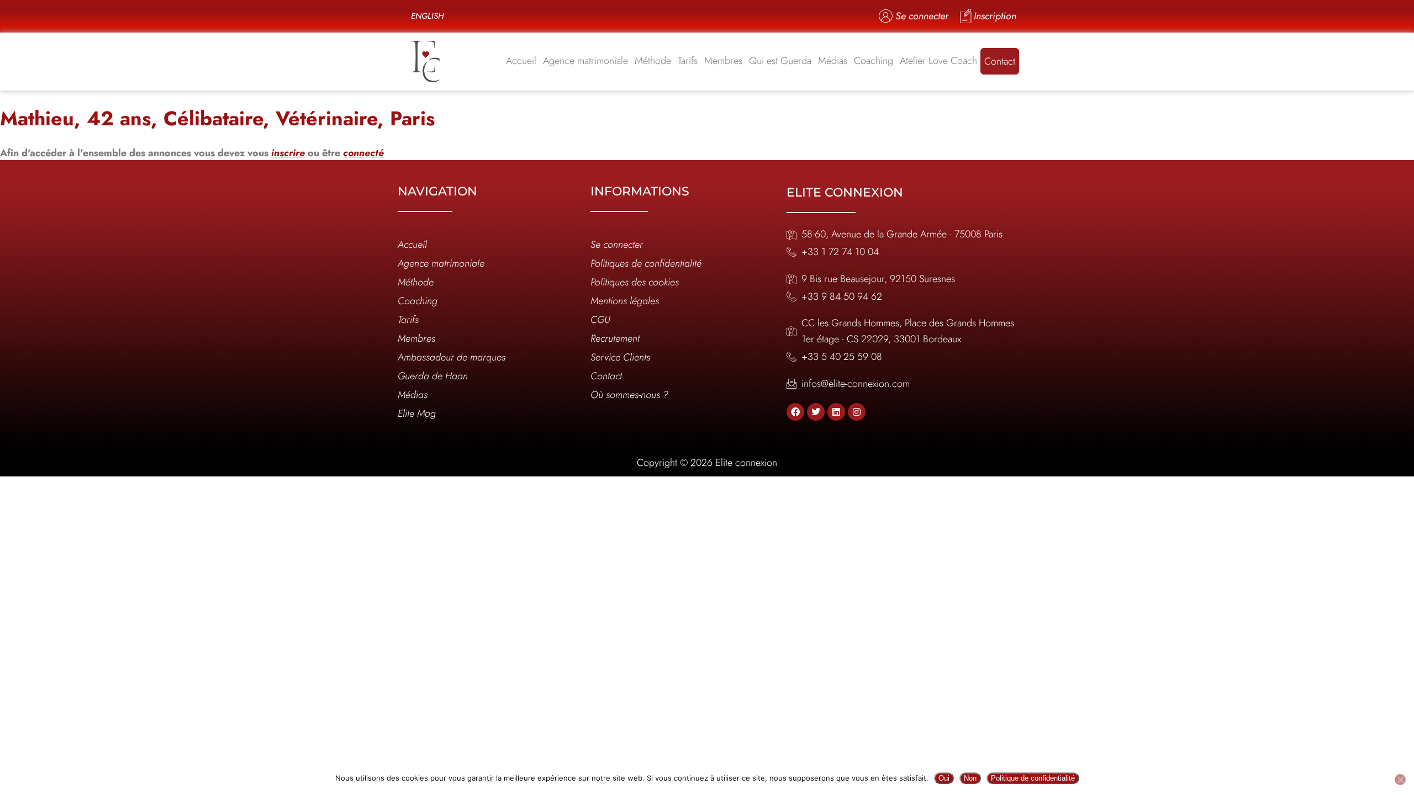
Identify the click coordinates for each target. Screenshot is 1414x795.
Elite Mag (417, 413)
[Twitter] (816, 412)
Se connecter (616, 244)
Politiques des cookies (634, 282)
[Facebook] (795, 412)
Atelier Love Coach (938, 61)
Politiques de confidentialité (645, 263)
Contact (999, 61)
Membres (723, 61)
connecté (363, 153)
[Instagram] (857, 412)
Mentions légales (624, 301)
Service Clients (620, 357)
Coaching (873, 61)
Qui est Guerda (780, 61)
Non (970, 778)
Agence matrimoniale (585, 61)
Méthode (653, 61)
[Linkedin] (836, 412)
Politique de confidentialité (1033, 778)
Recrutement (615, 338)
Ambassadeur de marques (451, 357)
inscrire (288, 153)
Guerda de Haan (433, 376)
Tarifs (688, 61)
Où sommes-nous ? (629, 395)
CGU (600, 319)
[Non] (1400, 779)
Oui (943, 778)
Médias (832, 61)
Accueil (521, 61)
